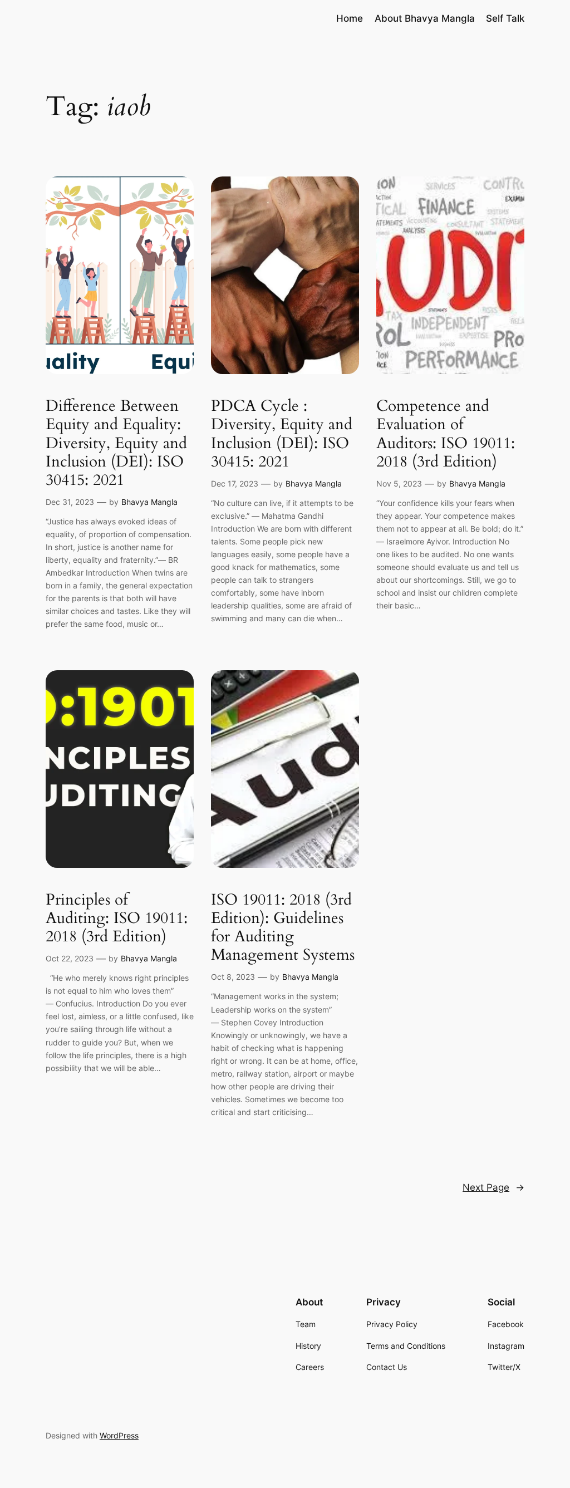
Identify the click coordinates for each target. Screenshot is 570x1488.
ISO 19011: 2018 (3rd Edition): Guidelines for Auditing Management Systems (283, 928)
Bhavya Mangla (149, 502)
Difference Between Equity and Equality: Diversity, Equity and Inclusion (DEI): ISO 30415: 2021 (116, 443)
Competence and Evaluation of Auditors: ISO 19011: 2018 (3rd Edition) (445, 434)
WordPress (119, 1435)
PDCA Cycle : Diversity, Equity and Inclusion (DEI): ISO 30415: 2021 (281, 434)
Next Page (493, 1187)
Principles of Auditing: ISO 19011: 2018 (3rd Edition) (117, 918)
